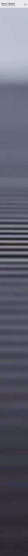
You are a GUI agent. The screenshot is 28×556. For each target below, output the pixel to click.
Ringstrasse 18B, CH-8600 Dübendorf (8, 5)
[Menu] (21, 4)
